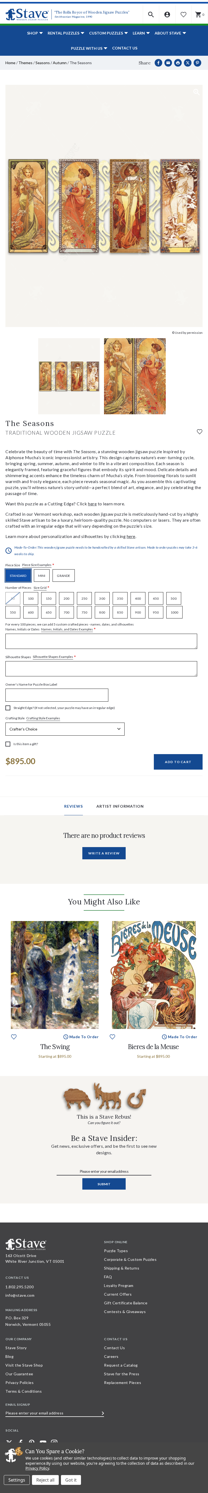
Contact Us (124, 48)
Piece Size (29, 565)
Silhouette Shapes (40, 657)
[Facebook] (158, 63)
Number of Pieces (27, 587)
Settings (16, 1480)
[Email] (168, 63)
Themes (25, 62)
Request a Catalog (121, 1365)
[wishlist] (200, 431)
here (92, 503)
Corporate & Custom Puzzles (130, 1259)
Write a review (104, 853)
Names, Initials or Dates (69, 627)
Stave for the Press (121, 1373)
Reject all (45, 1480)
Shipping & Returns (121, 1268)
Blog (9, 1356)
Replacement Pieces (122, 1382)
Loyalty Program (119, 1285)
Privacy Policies (19, 1382)
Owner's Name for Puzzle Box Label (31, 684)
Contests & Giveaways (125, 1311)
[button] (151, 14)
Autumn (60, 62)
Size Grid (40, 588)
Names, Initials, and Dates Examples (67, 629)
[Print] (178, 63)
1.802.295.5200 (19, 1286)
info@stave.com (19, 1295)
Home (10, 62)
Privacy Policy (37, 1468)
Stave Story (16, 1347)
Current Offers (118, 1294)
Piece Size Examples (36, 565)
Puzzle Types (116, 1250)
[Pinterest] (197, 63)
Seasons (42, 62)
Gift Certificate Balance (125, 1303)
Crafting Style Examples (43, 718)
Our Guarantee (19, 1373)
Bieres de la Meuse (153, 1047)
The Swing (55, 1047)
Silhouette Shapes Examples (53, 657)
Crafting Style (32, 718)
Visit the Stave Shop (24, 1365)
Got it (71, 1480)
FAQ (108, 1276)
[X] (187, 63)
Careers (111, 1356)
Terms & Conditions (23, 1391)
